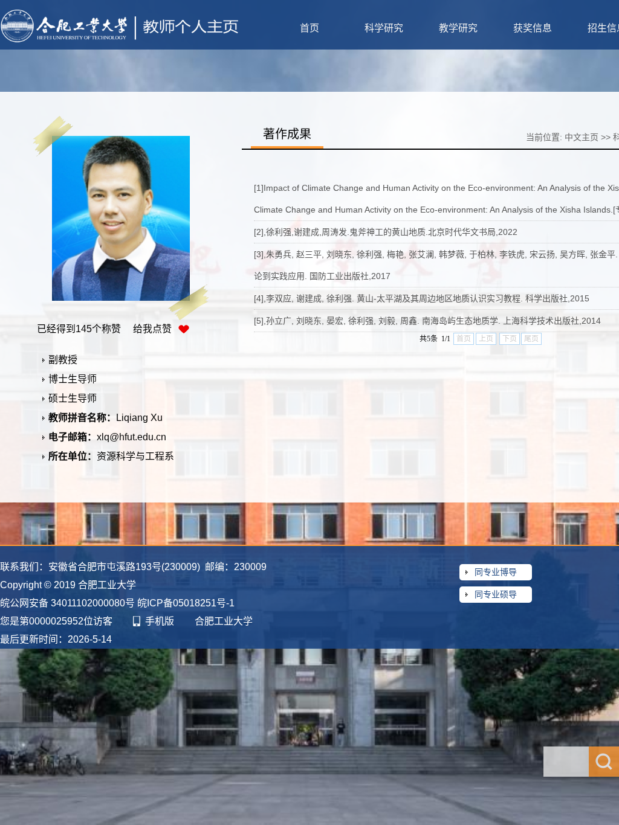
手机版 (159, 621)
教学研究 (458, 28)
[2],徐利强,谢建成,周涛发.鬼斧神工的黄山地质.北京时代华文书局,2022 (385, 232)
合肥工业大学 (224, 621)
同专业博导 (496, 572)
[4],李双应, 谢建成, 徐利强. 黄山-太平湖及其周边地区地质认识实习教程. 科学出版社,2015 (421, 298)
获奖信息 (532, 28)
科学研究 (384, 28)
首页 (309, 28)
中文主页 (581, 137)
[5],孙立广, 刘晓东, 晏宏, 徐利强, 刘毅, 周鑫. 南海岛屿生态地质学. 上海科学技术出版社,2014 (427, 321)
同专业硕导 (496, 594)
